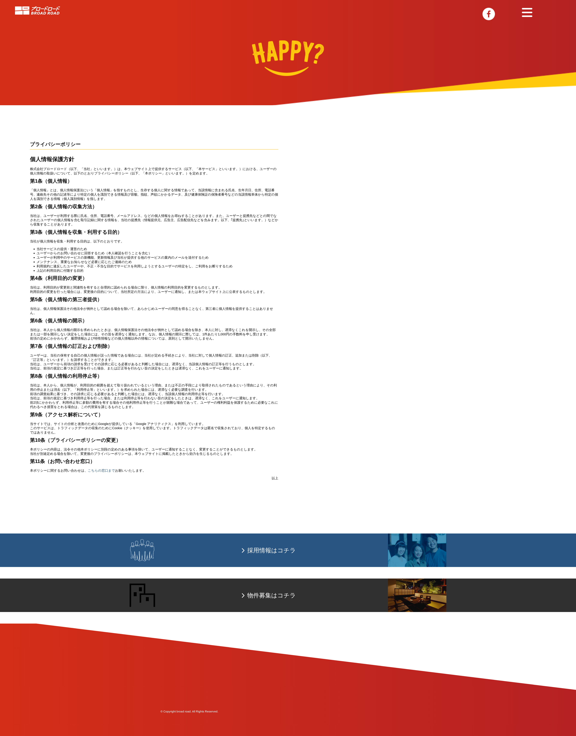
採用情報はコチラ (271, 550)
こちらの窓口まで (101, 470)
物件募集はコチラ (271, 595)
